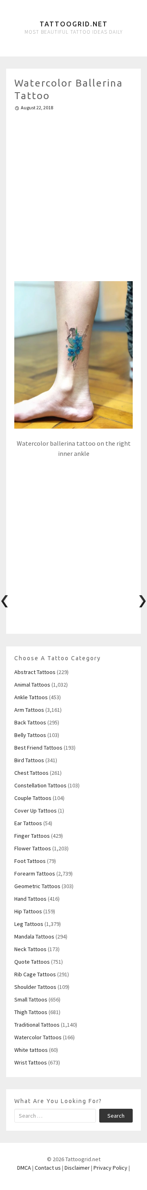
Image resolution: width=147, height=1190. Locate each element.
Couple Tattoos (32, 798)
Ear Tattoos (28, 823)
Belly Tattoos (30, 735)
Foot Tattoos (30, 861)
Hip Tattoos (28, 911)
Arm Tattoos (29, 709)
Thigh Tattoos (30, 1012)
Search (116, 1115)
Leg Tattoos (28, 924)
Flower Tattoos (32, 848)
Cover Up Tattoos (35, 810)
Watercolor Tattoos (38, 1037)
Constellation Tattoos (40, 785)
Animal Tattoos (32, 684)
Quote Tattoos (32, 961)
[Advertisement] (73, 192)
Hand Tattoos (30, 898)
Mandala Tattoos (34, 936)
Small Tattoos (30, 999)
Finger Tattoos (32, 835)
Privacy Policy (110, 1167)
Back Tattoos (30, 722)
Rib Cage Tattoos (35, 974)
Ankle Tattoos (31, 697)
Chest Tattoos (31, 772)
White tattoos (31, 1049)
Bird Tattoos (29, 760)
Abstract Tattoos (35, 672)
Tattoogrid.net (74, 24)
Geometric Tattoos (37, 886)
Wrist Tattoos (30, 1062)
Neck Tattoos (30, 949)
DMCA (24, 1167)
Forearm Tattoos (34, 873)
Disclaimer (77, 1167)
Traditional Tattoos (37, 1024)
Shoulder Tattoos (35, 987)
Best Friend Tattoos (38, 747)
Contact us (48, 1167)
